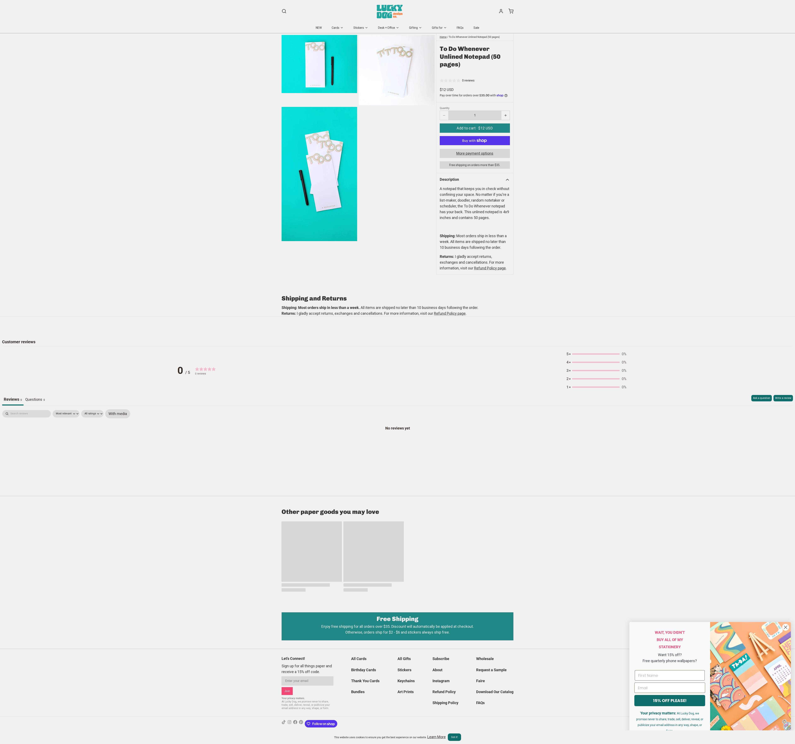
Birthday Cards (363, 670)
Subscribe (440, 659)
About (437, 670)
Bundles (358, 692)
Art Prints (406, 692)
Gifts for (437, 27)
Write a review (783, 398)
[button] (475, 128)
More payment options (474, 153)
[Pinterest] (301, 723)
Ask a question (761, 398)
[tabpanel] (397, 441)
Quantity (444, 108)
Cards (335, 27)
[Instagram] (289, 723)
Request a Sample (491, 670)
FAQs (460, 27)
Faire (480, 681)
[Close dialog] (785, 627)
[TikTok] (284, 723)
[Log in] (499, 11)
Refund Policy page (450, 313)
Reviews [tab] (13, 399)
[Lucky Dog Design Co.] (390, 11)
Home (443, 37)
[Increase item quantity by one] (505, 115)
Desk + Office (386, 27)
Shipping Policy (445, 703)
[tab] (35, 400)
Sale (476, 27)
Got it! (454, 737)
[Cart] (509, 11)
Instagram (441, 681)
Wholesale (485, 659)
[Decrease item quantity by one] (444, 115)
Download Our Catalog (494, 692)
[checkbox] (117, 413)
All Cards (358, 659)
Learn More (436, 737)
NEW (319, 27)
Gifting (413, 27)
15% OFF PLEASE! (670, 700)
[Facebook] (295, 723)
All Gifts (404, 659)
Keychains (406, 681)
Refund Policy (444, 692)
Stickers (358, 27)
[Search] (284, 11)
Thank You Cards (365, 681)
